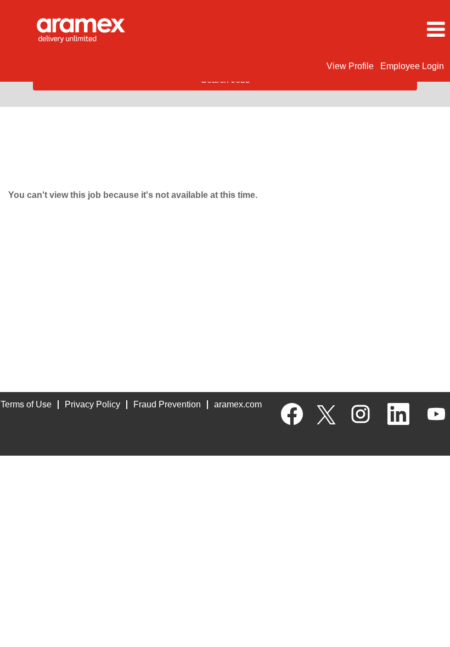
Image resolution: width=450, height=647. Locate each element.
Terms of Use (26, 404)
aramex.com (238, 404)
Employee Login (412, 66)
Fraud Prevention (167, 404)
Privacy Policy (92, 404)
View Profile (350, 66)
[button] (375, 30)
